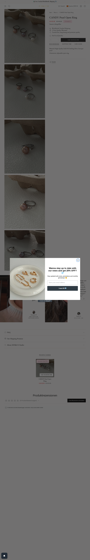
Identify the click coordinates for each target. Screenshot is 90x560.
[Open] (4, 556)
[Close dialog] (77, 260)
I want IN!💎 (63, 288)
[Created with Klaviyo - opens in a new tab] (45, 301)
